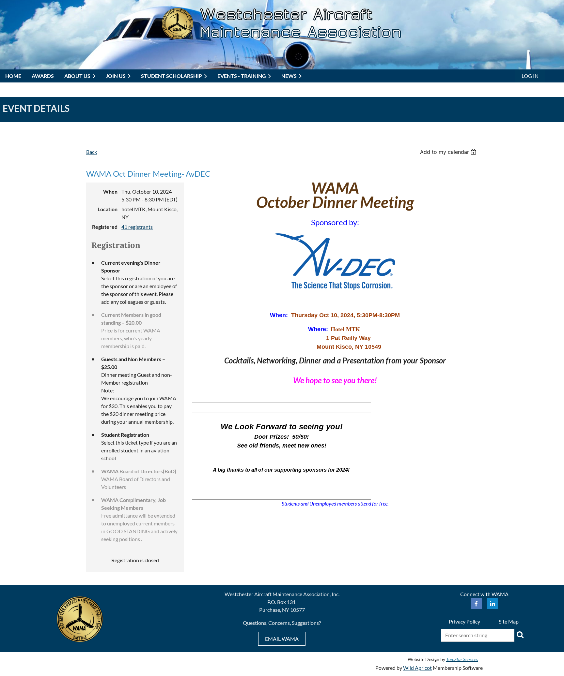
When (110, 191)
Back (91, 152)
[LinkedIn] (492, 603)
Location (108, 209)
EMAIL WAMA (282, 639)
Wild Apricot (417, 668)
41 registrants (137, 227)
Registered (105, 227)
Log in (530, 76)
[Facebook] (476, 603)
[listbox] (449, 152)
